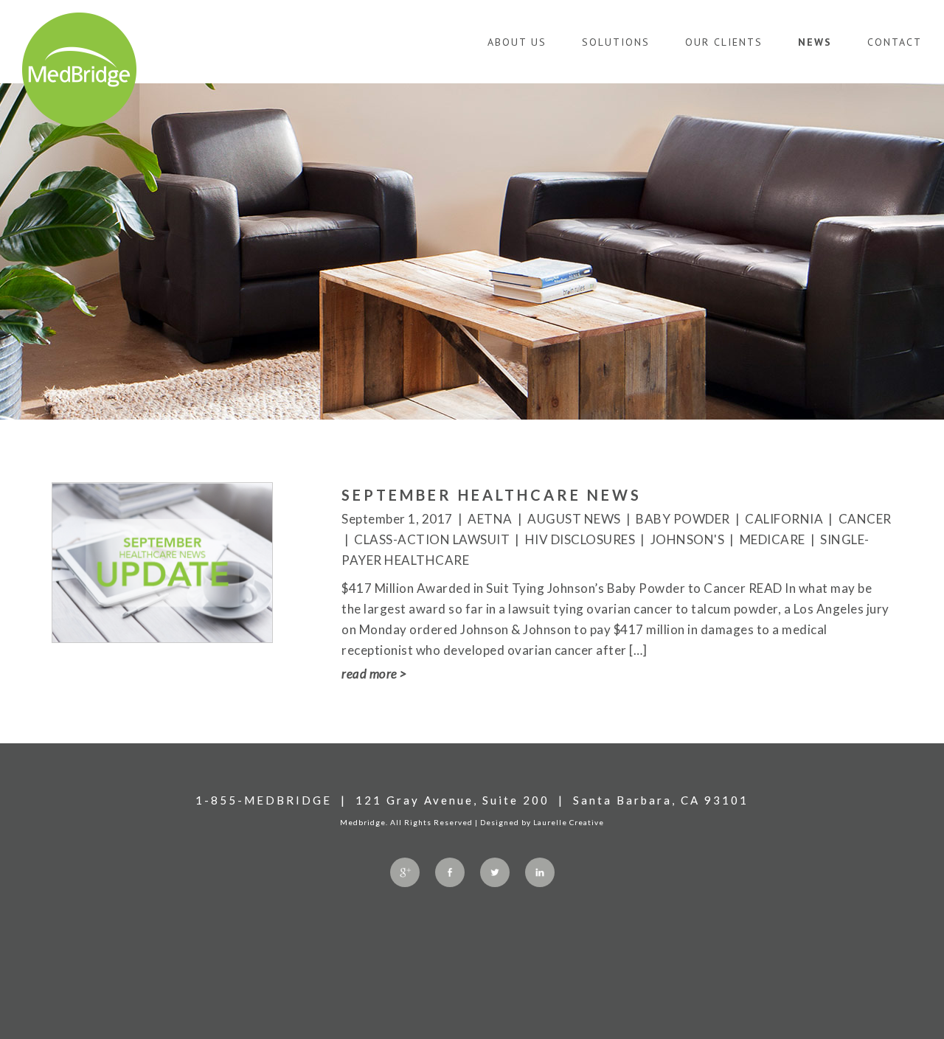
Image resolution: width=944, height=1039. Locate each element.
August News (574, 519)
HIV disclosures (580, 539)
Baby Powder (683, 519)
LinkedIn (540, 872)
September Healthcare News (491, 495)
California (784, 519)
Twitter (495, 872)
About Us (516, 42)
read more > (374, 673)
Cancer (865, 519)
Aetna (490, 519)
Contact (894, 42)
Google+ (405, 872)
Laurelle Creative (568, 822)
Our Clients (724, 42)
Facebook (450, 872)
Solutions (616, 42)
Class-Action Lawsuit (432, 539)
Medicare (772, 539)
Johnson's (687, 539)
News (815, 42)
